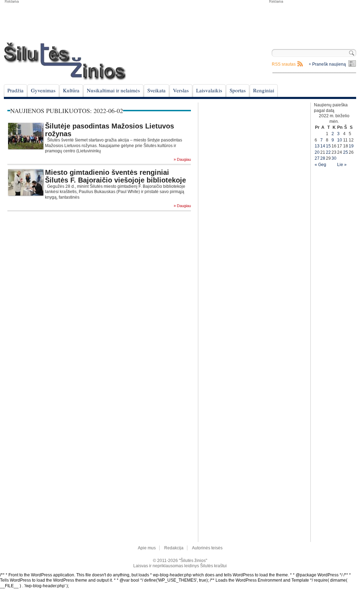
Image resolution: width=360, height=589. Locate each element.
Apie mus (147, 547)
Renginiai (263, 90)
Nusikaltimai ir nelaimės (113, 90)
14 (322, 146)
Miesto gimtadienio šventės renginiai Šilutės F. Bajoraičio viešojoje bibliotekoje (115, 176)
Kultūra (71, 90)
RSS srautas (284, 64)
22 (328, 152)
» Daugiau (182, 159)
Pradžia (15, 90)
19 (351, 146)
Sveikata (156, 90)
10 (339, 140)
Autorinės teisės (207, 547)
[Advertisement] (312, 21)
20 (317, 152)
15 (328, 146)
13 (317, 146)
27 (317, 158)
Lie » (342, 164)
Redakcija (174, 547)
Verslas (181, 90)
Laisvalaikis (209, 90)
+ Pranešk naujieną (327, 64)
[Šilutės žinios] (65, 61)
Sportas (238, 90)
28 (322, 158)
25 (345, 152)
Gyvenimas (43, 90)
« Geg (320, 164)
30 (334, 158)
